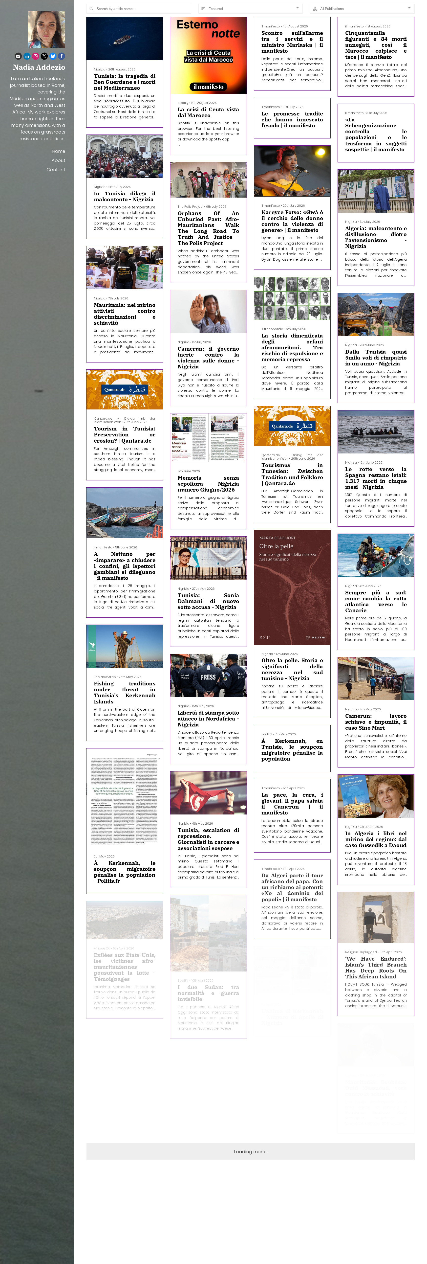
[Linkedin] (27, 57)
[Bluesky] (53, 57)
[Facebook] (61, 57)
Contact (56, 170)
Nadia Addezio (39, 67)
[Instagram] (35, 57)
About (58, 160)
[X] (44, 57)
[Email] (18, 57)
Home (58, 151)
